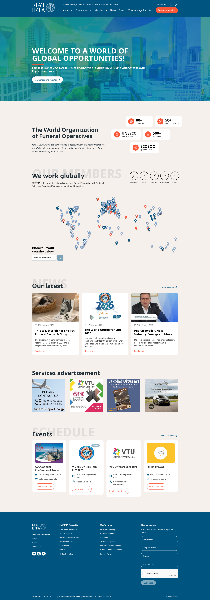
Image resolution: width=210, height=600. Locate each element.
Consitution (64, 545)
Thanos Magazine (137, 10)
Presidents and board (68, 529)
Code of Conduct (66, 554)
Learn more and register (46, 80)
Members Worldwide (41, 534)
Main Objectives (66, 541)
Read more (40, 351)
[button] (151, 216)
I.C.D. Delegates (65, 533)
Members (100, 10)
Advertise (114, 4)
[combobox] (44, 258)
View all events (167, 435)
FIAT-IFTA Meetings (108, 529)
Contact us (161, 4)
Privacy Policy (106, 554)
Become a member (166, 10)
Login (175, 4)
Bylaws (62, 549)
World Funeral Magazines (97, 4)
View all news (168, 287)
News (113, 10)
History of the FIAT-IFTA (69, 537)
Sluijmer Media (85, 596)
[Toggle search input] (150, 9)
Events (122, 10)
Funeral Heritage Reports (73, 4)
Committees (82, 10)
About (66, 10)
